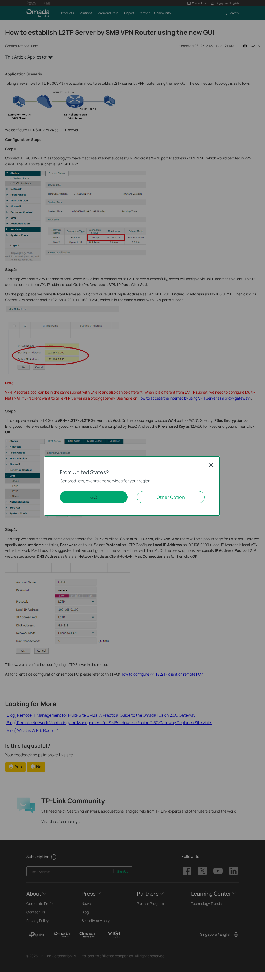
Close (211, 464)
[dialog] (132, 486)
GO (93, 497)
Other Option (171, 497)
